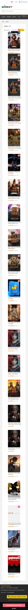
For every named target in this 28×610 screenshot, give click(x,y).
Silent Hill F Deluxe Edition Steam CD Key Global (14, 348)
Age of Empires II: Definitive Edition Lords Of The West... (14, 49)
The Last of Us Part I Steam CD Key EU (14, 473)
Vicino (14, 608)
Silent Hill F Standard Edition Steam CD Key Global (14, 373)
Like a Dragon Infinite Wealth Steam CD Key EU (14, 498)
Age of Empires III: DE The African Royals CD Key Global (14, 399)
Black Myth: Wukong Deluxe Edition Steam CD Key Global (14, 423)
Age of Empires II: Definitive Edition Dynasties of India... (14, 197)
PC (19, 17)
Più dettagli (14, 44)
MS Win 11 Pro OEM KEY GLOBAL (9, 588)
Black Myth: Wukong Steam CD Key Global (14, 448)
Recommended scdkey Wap (14, 605)
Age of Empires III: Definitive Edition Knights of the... (14, 222)
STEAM (9, 17)
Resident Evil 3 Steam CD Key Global (14, 172)
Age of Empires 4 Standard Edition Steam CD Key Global (14, 147)
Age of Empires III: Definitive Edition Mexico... (14, 247)
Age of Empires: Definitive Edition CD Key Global (14, 272)
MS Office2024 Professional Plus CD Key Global (12, 590)
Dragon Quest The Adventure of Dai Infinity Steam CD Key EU (14, 524)
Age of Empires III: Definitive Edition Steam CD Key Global (14, 97)
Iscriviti (25, 2)
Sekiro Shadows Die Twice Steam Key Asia (14, 549)
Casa (3, 17)
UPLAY (14, 17)
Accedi (21, 2)
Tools (24, 16)
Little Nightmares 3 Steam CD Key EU (14, 323)
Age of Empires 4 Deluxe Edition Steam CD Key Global (14, 122)
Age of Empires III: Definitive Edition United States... (14, 72)
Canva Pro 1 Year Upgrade (7, 592)
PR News (5, 582)
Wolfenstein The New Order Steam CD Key (14, 574)
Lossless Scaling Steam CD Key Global (14, 298)
